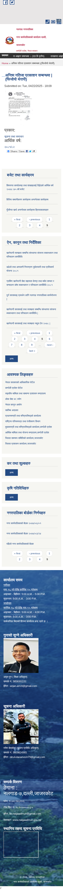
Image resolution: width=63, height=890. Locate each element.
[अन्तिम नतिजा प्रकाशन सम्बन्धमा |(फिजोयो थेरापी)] (19, 107)
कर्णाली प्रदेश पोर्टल (13, 387)
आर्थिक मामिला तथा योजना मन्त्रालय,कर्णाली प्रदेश (27, 432)
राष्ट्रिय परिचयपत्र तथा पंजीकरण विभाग (22, 421)
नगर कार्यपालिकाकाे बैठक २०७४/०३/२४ (23, 533)
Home (5, 63)
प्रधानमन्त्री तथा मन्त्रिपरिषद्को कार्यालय (23, 415)
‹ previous (34, 219)
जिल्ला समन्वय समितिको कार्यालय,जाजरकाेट (24, 438)
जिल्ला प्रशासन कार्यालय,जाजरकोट (20, 443)
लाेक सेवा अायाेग (13, 399)
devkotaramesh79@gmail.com (27, 756)
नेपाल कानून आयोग (13, 404)
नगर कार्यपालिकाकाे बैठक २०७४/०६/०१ (23, 523)
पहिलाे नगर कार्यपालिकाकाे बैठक (20, 543)
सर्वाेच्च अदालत (11, 410)
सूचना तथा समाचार (14, 136)
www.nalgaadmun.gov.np (27, 819)
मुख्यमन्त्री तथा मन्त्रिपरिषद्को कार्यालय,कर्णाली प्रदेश (28, 426)
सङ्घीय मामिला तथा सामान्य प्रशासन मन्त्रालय (25, 393)
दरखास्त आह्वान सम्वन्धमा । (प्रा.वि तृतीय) (20, 56)
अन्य (11, 358)
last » (32, 350)
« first (17, 219)
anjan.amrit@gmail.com (23, 685)
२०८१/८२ (9, 146)
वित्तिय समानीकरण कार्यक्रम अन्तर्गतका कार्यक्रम (27, 199)
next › (50, 344)
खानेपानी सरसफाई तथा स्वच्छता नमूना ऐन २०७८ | (28, 323)
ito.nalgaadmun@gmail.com (25, 813)
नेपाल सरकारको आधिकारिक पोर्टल (20, 382)
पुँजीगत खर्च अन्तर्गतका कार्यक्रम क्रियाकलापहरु (27, 209)
